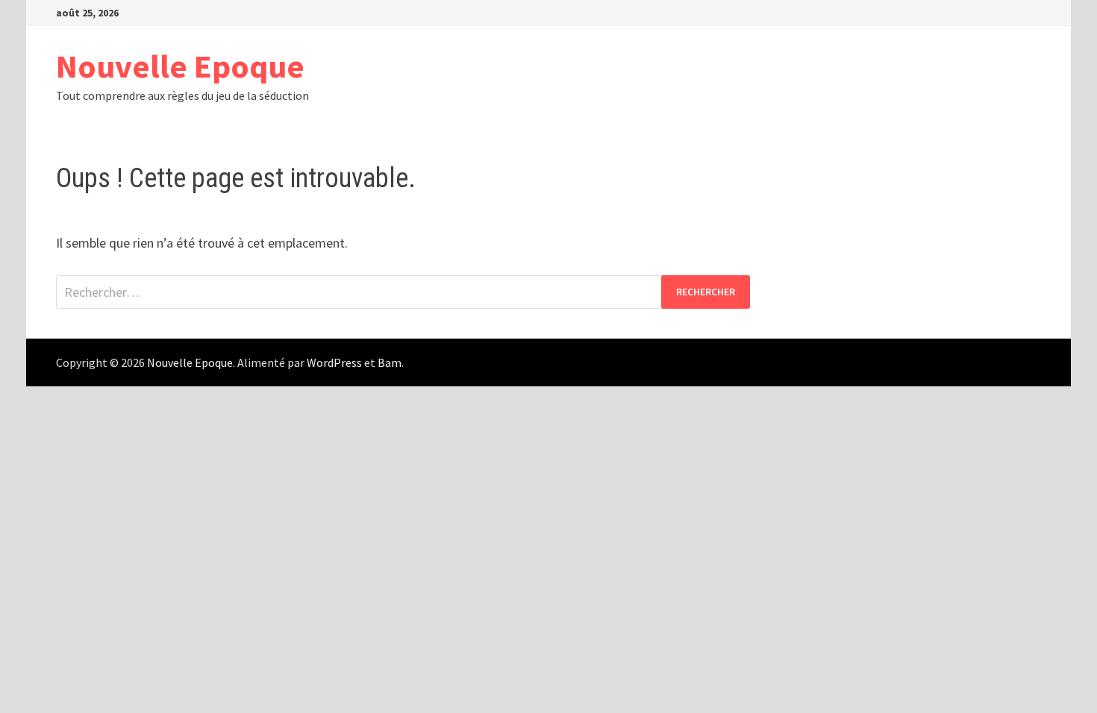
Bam (389, 362)
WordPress (334, 362)
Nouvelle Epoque (180, 66)
